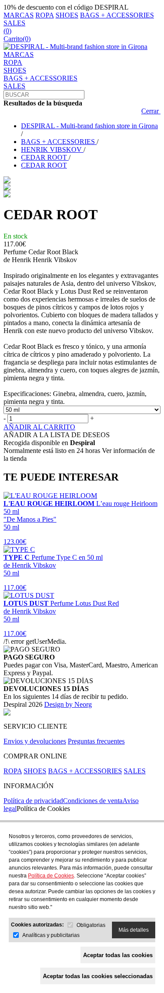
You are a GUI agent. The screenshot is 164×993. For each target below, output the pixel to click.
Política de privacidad (33, 800)
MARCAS (18, 15)
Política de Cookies (43, 808)
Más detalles (134, 930)
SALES (14, 23)
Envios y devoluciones (34, 741)
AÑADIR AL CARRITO (39, 427)
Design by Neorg (68, 704)
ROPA (44, 15)
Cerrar (151, 111)
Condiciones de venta (92, 800)
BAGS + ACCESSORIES (117, 15)
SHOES (67, 15)
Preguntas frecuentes (96, 741)
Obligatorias (91, 925)
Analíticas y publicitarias (51, 935)
